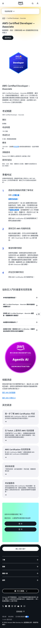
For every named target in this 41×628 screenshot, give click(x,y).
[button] (9, 11)
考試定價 (16, 146)
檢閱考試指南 (13, 199)
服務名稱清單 (14, 210)
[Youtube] (18, 606)
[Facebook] (6, 606)
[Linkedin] (9, 606)
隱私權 (4, 616)
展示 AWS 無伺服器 (8, 392)
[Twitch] (15, 606)
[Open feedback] (39, 314)
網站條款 (11, 616)
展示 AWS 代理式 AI (9, 398)
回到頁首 (19, 611)
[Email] (24, 606)
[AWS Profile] (37, 3)
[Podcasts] (21, 606)
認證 (3, 18)
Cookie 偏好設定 (7, 619)
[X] (3, 606)
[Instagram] (12, 606)
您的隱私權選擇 (20, 616)
